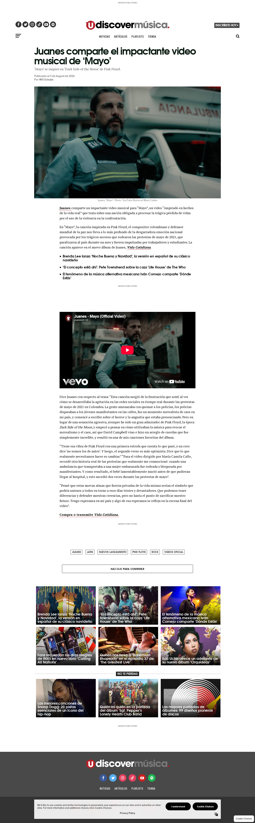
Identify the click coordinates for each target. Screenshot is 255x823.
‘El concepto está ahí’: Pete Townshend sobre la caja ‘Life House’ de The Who (124, 267)
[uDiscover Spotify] (152, 778)
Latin (90, 552)
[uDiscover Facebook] (103, 778)
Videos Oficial (173, 552)
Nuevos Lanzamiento (113, 552)
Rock (155, 552)
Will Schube (46, 79)
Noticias (104, 36)
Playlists (137, 36)
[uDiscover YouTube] (142, 778)
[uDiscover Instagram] (122, 778)
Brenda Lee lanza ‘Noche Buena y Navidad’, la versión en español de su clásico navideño (126, 257)
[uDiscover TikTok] (132, 778)
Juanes (76, 552)
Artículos (120, 36)
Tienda (152, 36)
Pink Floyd (139, 552)
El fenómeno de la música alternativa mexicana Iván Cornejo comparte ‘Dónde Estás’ (127, 275)
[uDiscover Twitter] (113, 778)
